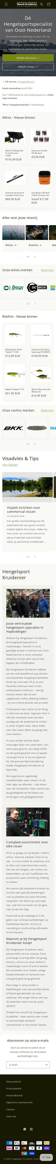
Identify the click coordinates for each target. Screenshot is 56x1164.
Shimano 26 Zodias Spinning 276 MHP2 (41, 350)
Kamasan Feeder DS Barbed (39, 151)
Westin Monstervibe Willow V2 (41, 390)
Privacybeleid (13, 1088)
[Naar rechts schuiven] (34, 256)
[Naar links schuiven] (21, 256)
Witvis (9, 245)
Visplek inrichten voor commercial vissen (23, 510)
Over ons (11, 1116)
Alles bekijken (10, 464)
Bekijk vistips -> (28, 66)
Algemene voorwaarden (19, 1102)
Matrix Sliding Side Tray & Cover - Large (14, 153)
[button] (6, 4)
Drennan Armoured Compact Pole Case (14, 194)
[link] (28, 603)
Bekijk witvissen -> (28, 57)
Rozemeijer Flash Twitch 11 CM (13, 350)
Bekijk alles (47, 270)
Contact (10, 1109)
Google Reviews (27, 81)
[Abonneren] (46, 1064)
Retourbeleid (13, 1081)
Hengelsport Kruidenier (22, 1159)
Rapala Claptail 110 (14, 389)
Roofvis (33, 245)
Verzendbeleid (14, 1095)
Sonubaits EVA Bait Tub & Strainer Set (41, 194)
